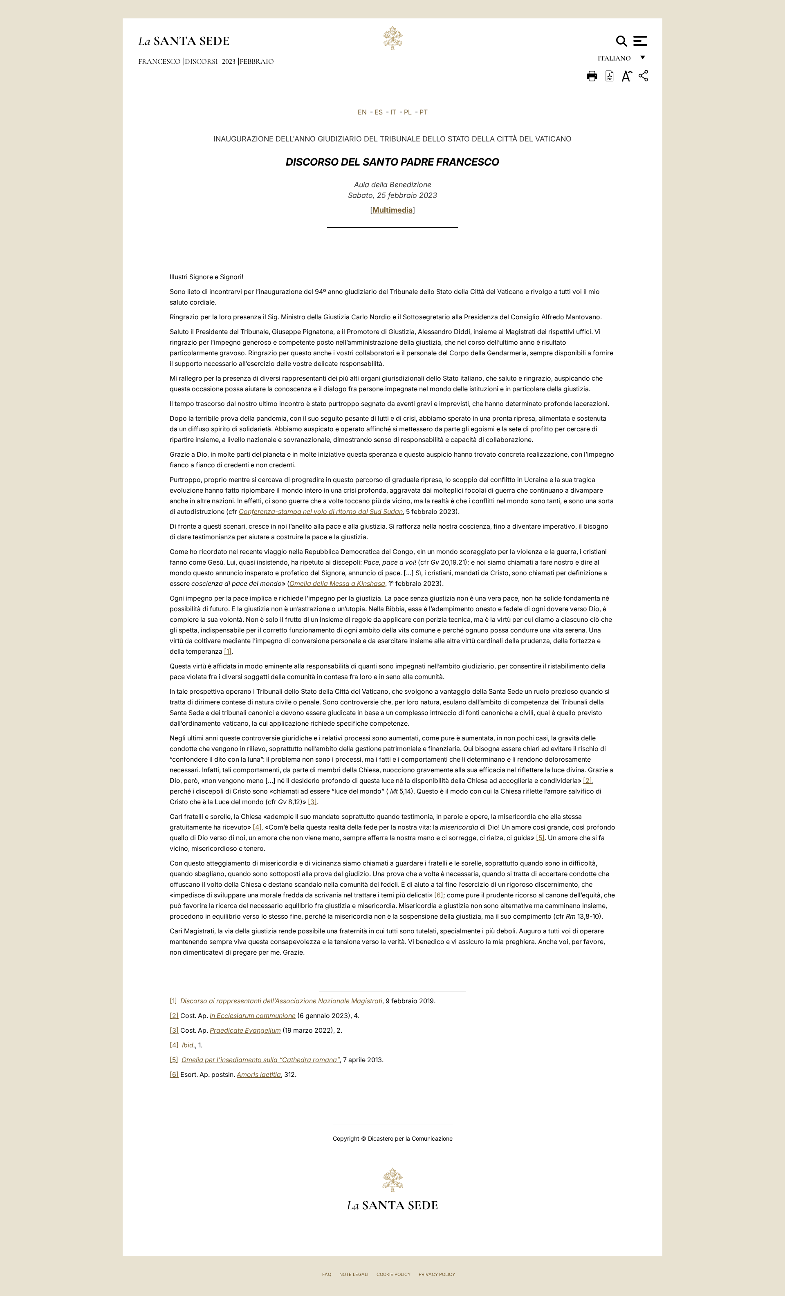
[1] (227, 651)
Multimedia (392, 210)
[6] (438, 895)
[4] (257, 827)
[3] (312, 802)
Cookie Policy (393, 1274)
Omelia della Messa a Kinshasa (337, 583)
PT (423, 112)
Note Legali (353, 1274)
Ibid (187, 1045)
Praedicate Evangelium (245, 1030)
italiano (616, 60)
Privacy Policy (437, 1274)
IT (393, 112)
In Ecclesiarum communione (253, 1015)
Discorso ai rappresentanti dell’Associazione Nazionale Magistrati (281, 1001)
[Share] (644, 77)
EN (362, 112)
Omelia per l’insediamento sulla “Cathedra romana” (261, 1060)
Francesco (160, 61)
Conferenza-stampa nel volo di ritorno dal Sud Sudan (321, 511)
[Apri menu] (639, 41)
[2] (587, 780)
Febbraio (257, 61)
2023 (229, 61)
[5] (540, 838)
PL (408, 112)
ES (379, 112)
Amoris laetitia (259, 1074)
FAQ (326, 1274)
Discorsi (202, 61)
